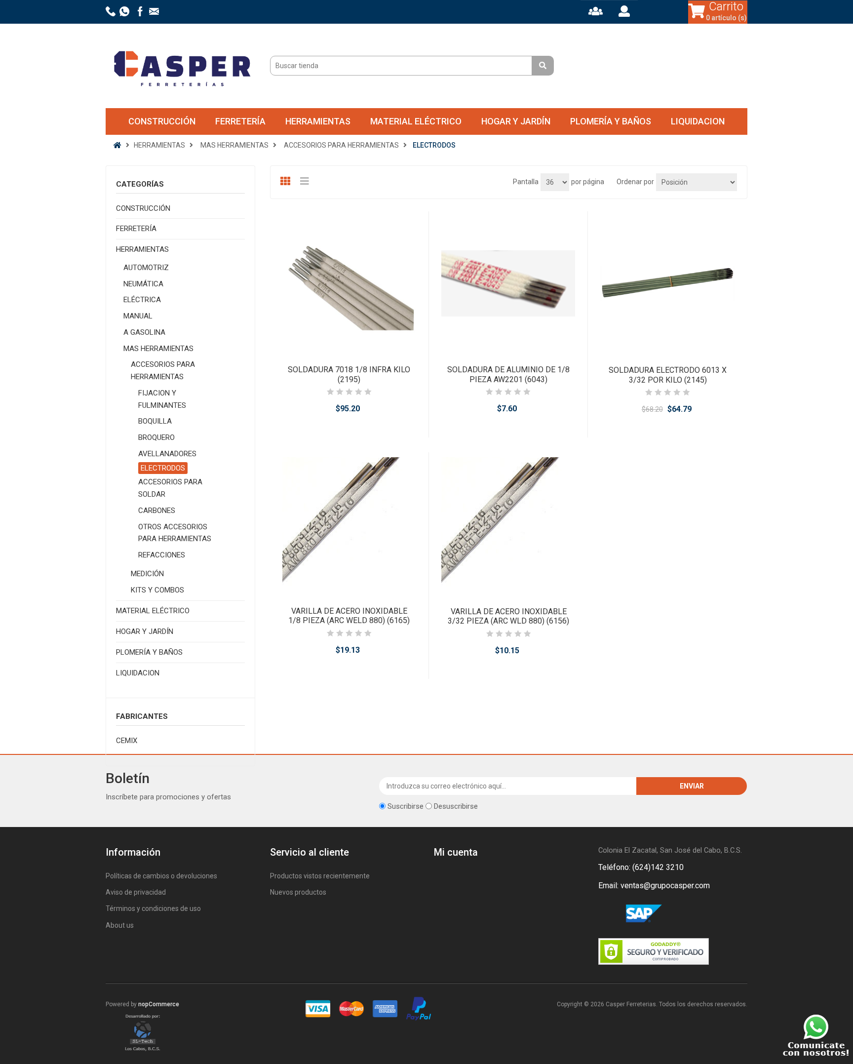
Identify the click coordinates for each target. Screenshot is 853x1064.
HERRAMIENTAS (317, 121)
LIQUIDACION (698, 121)
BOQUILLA (155, 421)
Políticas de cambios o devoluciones (161, 876)
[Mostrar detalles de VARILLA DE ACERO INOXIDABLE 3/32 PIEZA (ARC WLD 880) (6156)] (508, 524)
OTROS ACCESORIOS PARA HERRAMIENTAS (174, 533)
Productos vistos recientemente (320, 876)
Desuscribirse (456, 806)
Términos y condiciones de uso (153, 908)
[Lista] (306, 181)
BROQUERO (156, 437)
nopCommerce (158, 1004)
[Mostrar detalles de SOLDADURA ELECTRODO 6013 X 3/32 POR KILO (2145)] (667, 283)
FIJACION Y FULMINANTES (162, 399)
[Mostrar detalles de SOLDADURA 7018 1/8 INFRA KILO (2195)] (349, 283)
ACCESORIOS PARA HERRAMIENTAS (163, 370)
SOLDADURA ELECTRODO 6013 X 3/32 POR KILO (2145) (668, 374)
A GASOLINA (144, 332)
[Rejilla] (286, 181)
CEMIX (126, 740)
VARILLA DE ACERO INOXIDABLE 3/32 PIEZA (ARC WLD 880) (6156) (508, 616)
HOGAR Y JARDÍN (515, 121)
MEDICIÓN (147, 573)
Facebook (607, 914)
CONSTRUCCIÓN (161, 121)
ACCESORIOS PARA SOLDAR (170, 488)
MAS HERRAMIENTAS (158, 348)
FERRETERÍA (240, 121)
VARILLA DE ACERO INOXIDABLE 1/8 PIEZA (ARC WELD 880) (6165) (349, 615)
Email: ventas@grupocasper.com (654, 885)
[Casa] (117, 145)
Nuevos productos (298, 892)
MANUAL (138, 316)
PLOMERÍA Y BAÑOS (610, 121)
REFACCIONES (161, 555)
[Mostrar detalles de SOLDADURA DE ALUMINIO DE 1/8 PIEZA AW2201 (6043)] (508, 283)
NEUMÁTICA (143, 283)
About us (120, 925)
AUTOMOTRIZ (146, 267)
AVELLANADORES (167, 453)
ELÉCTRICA (142, 299)
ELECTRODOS (163, 468)
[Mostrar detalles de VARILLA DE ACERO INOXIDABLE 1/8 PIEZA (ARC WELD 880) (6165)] (349, 524)
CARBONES (156, 510)
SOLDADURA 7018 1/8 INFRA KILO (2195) (349, 374)
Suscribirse (406, 806)
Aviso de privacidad (136, 892)
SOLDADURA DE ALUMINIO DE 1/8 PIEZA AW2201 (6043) (508, 374)
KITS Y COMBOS (157, 590)
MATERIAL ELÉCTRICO (416, 121)
